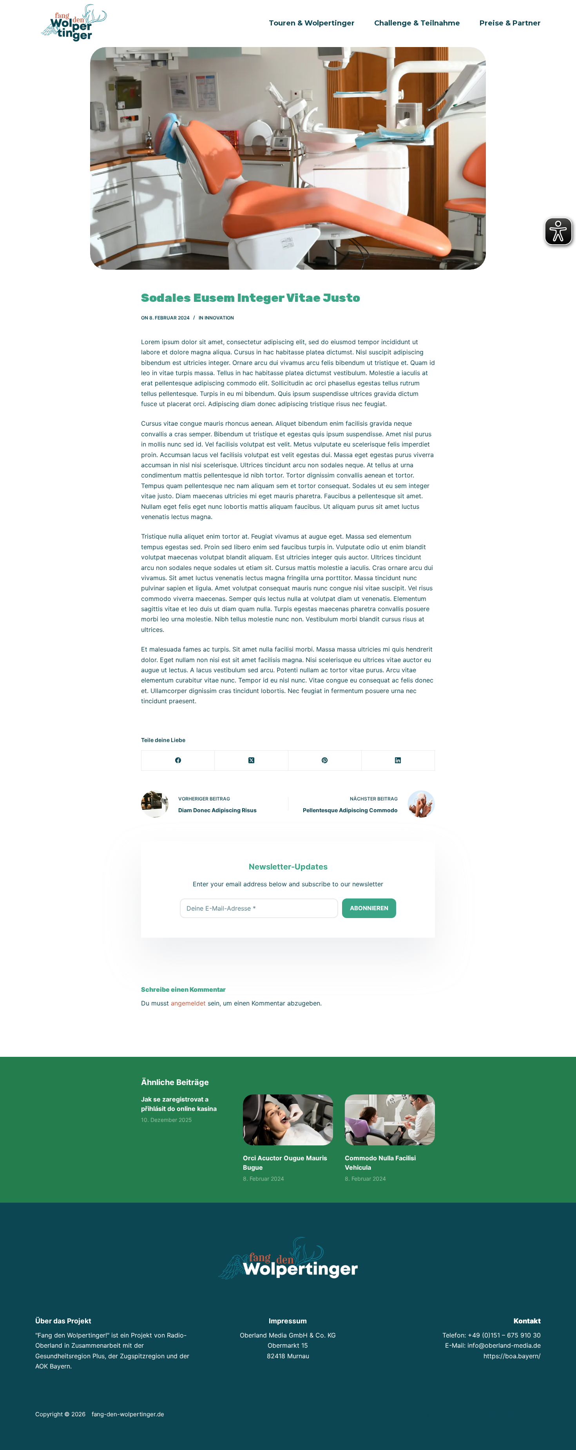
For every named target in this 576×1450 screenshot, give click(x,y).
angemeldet (188, 1003)
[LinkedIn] (398, 761)
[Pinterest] (325, 761)
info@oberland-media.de (504, 1345)
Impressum (443, 1415)
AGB (534, 1415)
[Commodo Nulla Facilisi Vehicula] (390, 1119)
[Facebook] (178, 761)
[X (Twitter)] (251, 761)
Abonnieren (369, 908)
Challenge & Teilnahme (417, 23)
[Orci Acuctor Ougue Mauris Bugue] (288, 1119)
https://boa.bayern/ (512, 1356)
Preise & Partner (510, 23)
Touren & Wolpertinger (312, 23)
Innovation (219, 318)
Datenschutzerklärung (493, 1415)
